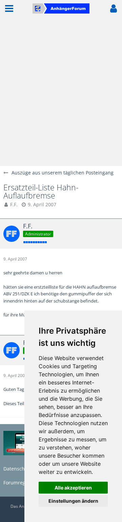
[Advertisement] (61, 91)
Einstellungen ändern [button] (73, 501)
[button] (9, 8)
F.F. (14, 204)
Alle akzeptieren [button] (73, 487)
